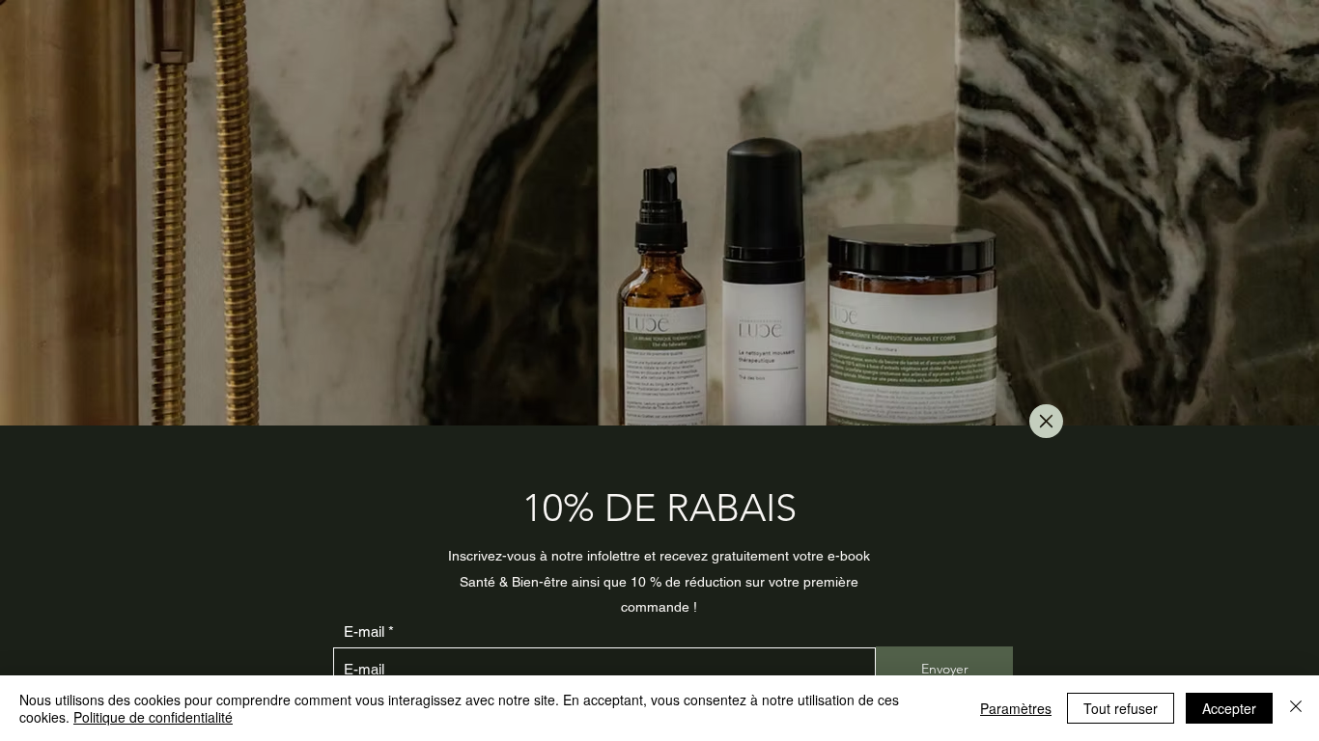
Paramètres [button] (1016, 708)
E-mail (364, 631)
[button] (1046, 421)
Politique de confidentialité (153, 717)
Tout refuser (1120, 708)
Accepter (1229, 708)
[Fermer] (1295, 708)
